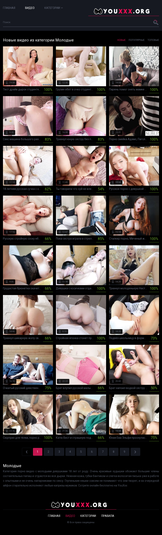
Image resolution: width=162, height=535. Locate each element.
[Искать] (156, 22)
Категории (52, 7)
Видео (30, 7)
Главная (9, 7)
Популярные (137, 40)
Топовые (153, 40)
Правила (107, 515)
